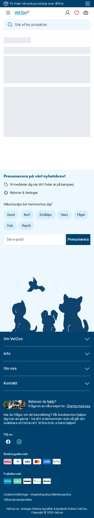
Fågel (81, 215)
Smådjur (45, 215)
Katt (27, 215)
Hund (11, 215)
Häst (64, 215)
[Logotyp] (22, 12)
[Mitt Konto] (67, 12)
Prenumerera (78, 239)
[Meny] (8, 12)
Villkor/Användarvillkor (18, 499)
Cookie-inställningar (16, 494)
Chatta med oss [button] (78, 406)
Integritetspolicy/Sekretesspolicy (50, 494)
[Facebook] (8, 442)
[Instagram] (19, 442)
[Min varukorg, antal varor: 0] (85, 12)
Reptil (26, 225)
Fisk (10, 225)
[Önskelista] (76, 12)
